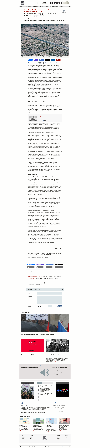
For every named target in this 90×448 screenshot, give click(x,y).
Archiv (23, 439)
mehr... (45, 336)
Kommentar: (30, 296)
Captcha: (29, 306)
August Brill (56, 56)
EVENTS (61, 6)
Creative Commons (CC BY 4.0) (41, 257)
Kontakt (58, 439)
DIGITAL (46, 6)
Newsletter (58, 446)
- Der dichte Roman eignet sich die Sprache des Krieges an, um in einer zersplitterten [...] (38, 428)
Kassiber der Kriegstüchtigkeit (49, 426)
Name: (29, 293)
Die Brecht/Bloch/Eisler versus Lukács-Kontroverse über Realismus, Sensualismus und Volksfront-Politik (46, 397)
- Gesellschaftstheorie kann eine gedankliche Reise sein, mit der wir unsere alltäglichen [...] (24, 428)
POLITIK (21, 6)
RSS (62, 446)
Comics (31, 437)
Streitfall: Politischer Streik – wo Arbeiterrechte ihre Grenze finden (64, 426)
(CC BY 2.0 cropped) (61, 56)
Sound (31, 438)
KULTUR (41, 6)
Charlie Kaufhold (58, 247)
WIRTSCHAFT (35, 6)
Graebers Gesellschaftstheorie (23, 426)
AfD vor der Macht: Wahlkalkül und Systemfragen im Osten (46, 386)
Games (31, 439)
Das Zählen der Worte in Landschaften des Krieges (37, 426)
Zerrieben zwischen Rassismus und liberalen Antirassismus (46, 394)
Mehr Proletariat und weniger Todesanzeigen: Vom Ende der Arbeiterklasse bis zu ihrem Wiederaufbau (45, 390)
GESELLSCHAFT (28, 6)
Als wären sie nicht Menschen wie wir (46, 400)
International (23, 437)
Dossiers (23, 438)
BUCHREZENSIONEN (54, 6)
